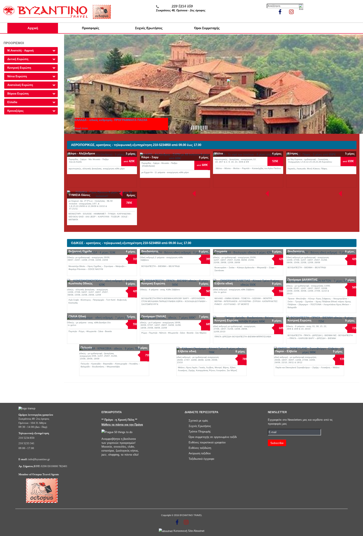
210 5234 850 (181, 6)
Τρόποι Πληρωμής (200, 431)
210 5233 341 (26, 443)
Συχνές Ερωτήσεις (149, 28)
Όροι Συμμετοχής (207, 28)
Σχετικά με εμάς (198, 420)
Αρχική (33, 28)
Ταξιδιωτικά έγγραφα (201, 458)
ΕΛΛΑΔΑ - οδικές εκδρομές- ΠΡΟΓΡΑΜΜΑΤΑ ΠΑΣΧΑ (111, 120)
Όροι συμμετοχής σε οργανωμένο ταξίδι (213, 437)
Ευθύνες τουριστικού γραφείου (207, 442)
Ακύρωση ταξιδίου (200, 453)
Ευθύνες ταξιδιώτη (200, 447)
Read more (81, 128)
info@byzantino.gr (39, 459)
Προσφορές (90, 28)
